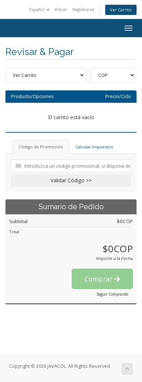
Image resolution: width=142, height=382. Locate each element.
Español (37, 9)
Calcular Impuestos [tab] (94, 146)
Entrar (61, 9)
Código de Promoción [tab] (41, 146)
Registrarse (83, 9)
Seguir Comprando (112, 294)
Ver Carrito (121, 9)
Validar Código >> (71, 180)
